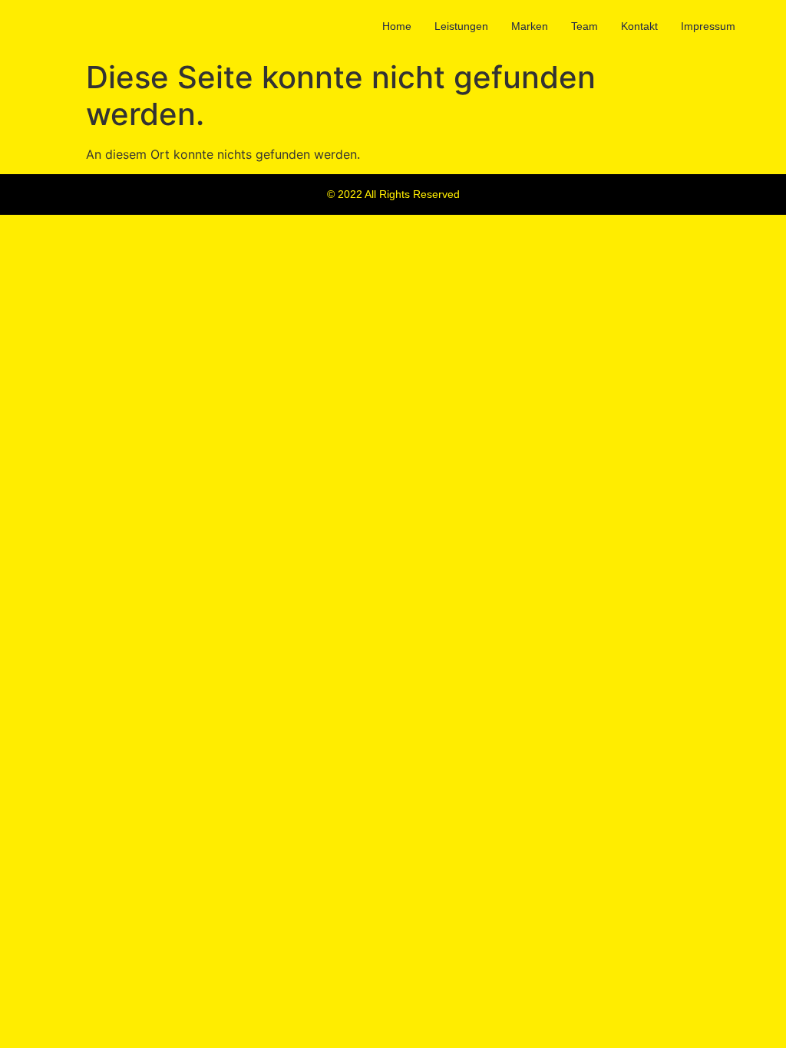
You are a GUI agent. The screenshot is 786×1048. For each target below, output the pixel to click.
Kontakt (639, 26)
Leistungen (461, 26)
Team (584, 26)
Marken (529, 26)
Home (396, 26)
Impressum (708, 26)
